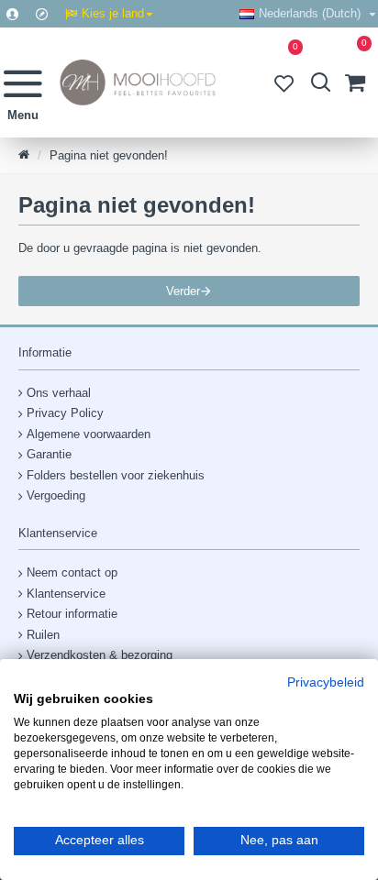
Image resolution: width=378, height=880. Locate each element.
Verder (183, 291)
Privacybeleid (325, 682)
